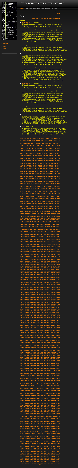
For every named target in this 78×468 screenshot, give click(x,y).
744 (37, 191)
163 (21, 148)
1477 (23, 257)
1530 (28, 262)
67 (24, 142)
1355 (56, 244)
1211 (38, 231)
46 (37, 140)
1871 (30, 296)
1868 (23, 296)
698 (33, 188)
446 (55, 168)
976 (59, 208)
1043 (45, 214)
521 (32, 175)
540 (26, 176)
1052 (26, 216)
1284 (49, 238)
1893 (42, 297)
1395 (30, 249)
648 (22, 185)
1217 (52, 231)
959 (28, 208)
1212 (40, 231)
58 (52, 140)
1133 (54, 223)
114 (52, 143)
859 (46, 200)
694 (26, 188)
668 (59, 185)
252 (22, 155)
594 (44, 180)
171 (35, 148)
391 (35, 165)
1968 (59, 304)
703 (43, 188)
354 (48, 161)
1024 (40, 213)
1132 (51, 223)
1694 (54, 277)
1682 (26, 277)
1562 (23, 266)
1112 (46, 221)
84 (46, 142)
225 (53, 152)
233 (28, 153)
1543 (59, 262)
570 (41, 178)
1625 (52, 271)
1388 (54, 247)
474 (26, 171)
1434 (42, 252)
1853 (28, 294)
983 (32, 209)
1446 (30, 254)
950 (52, 206)
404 (59, 165)
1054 (30, 216)
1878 (47, 296)
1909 (40, 299)
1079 (49, 218)
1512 (26, 261)
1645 (59, 272)
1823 (38, 291)
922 (41, 204)
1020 (30, 213)
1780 (56, 286)
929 (53, 204)
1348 (40, 244)
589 (35, 180)
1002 (28, 211)
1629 (21, 272)
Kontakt (4, 46)
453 (28, 170)
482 (41, 171)
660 (44, 185)
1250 (49, 234)
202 (52, 150)
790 (41, 195)
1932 (54, 300)
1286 (54, 238)
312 (52, 158)
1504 (47, 259)
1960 (40, 304)
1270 (56, 236)
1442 (21, 254)
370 (37, 163)
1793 (47, 287)
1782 (21, 287)
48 (40, 140)
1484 (40, 257)
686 (52, 186)
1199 (49, 229)
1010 (47, 211)
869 (24, 201)
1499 (35, 259)
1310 (31, 241)
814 (44, 196)
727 (46, 190)
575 (50, 178)
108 (42, 143)
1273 (23, 238)
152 (41, 147)
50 (42, 140)
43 (33, 140)
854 (37, 200)
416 (41, 166)
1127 (40, 223)
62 (58, 140)
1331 (40, 243)
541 (28, 176)
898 (37, 203)
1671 (40, 276)
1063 (52, 216)
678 (37, 186)
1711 (54, 279)
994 (52, 209)
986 (37, 209)
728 (48, 190)
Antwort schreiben (36, 18)
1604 (42, 269)
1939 (30, 302)
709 (54, 188)
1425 (21, 252)
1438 (52, 252)
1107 (35, 221)
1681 (23, 277)
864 (55, 200)
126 (33, 145)
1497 (30, 259)
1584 (35, 267)
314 (55, 158)
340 (22, 161)
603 (21, 181)
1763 (56, 284)
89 (52, 142)
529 (46, 175)
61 (56, 140)
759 (24, 193)
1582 (30, 267)
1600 (33, 269)
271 (57, 155)
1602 (38, 269)
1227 (35, 233)
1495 (26, 259)
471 (21, 171)
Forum (4, 45)
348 (37, 161)
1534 (38, 262)
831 (35, 198)
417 (42, 166)
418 (44, 166)
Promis (30, 8)
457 (35, 170)
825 (24, 198)
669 (21, 186)
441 (46, 168)
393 (39, 165)
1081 (54, 218)
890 (22, 203)
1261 (35, 236)
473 (24, 171)
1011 (49, 211)
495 (24, 173)
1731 (21, 282)
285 (43, 157)
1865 (56, 294)
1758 (45, 284)
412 (33, 166)
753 (54, 191)
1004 (33, 211)
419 (46, 166)
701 (39, 188)
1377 (28, 247)
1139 (29, 224)
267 (50, 155)
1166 (51, 226)
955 (21, 208)
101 (29, 143)
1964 (49, 304)
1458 (59, 254)
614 (41, 181)
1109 (39, 221)
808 (33, 196)
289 (50, 157)
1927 (42, 300)
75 (34, 142)
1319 (52, 241)
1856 (35, 294)
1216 (49, 231)
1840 (38, 292)
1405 (54, 249)
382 (59, 163)
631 (32, 183)
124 (30, 145)
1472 (52, 256)
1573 (49, 266)
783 (28, 195)
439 (43, 168)
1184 (54, 228)
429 (24, 168)
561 (24, 178)
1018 (26, 213)
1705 (40, 279)
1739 (40, 282)
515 (21, 175)
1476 (21, 257)
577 (54, 178)
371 (39, 163)
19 (42, 138)
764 (33, 193)
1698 (23, 279)
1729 (56, 281)
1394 (28, 249)
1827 (47, 291)
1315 (42, 241)
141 (21, 147)
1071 (30, 218)
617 (46, 181)
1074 (38, 218)
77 (37, 142)
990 (44, 209)
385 (24, 165)
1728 (54, 281)
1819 (28, 291)
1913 (49, 299)
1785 (28, 287)
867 (21, 201)
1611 (59, 269)
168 (30, 148)
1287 (56, 238)
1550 (35, 264)
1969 (21, 305)
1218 (54, 231)
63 (59, 140)
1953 (23, 304)
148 (33, 147)
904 (48, 203)
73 (32, 142)
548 (41, 176)
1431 (35, 252)
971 (50, 208)
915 (28, 204)
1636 (38, 272)
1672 (42, 276)
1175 (33, 228)
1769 (30, 286)
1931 (52, 300)
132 (44, 145)
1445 (28, 254)
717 (28, 190)
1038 (33, 214)
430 (26, 168)
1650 (30, 274)
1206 (26, 231)
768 (41, 193)
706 (48, 188)
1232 (47, 233)
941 (35, 206)
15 (37, 138)
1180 (45, 228)
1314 (40, 241)
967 (43, 208)
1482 (35, 257)
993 (50, 209)
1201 (54, 229)
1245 (38, 234)
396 (44, 165)
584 (26, 180)
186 (22, 150)
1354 (54, 244)
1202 (56, 229)
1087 (28, 219)
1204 (21, 231)
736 (22, 191)
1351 (47, 244)
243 (46, 153)
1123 (31, 223)
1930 (49, 300)
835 (43, 198)
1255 (21, 236)
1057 (38, 216)
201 (50, 150)
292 (55, 157)
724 (41, 190)
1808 (42, 289)
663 (50, 185)
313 (53, 158)
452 (26, 170)
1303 (54, 239)
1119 (22, 223)
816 (48, 196)
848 (26, 200)
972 (52, 208)
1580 (26, 267)
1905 (31, 299)
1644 (56, 272)
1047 (54, 214)
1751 (28, 284)
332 (48, 160)
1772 (38, 286)
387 (28, 165)
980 (26, 209)
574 (48, 178)
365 (28, 163)
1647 (23, 274)
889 (21, 203)
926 (48, 204)
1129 (44, 223)
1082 (56, 218)
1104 (28, 221)
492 (59, 171)
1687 (38, 277)
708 (52, 188)
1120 (24, 223)
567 (35, 178)
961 (32, 208)
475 (28, 171)
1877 (45, 296)
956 (22, 208)
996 (55, 209)
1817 (23, 291)
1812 (52, 289)
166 (26, 148)
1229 (40, 233)
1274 (26, 238)
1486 (45, 257)
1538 (47, 262)
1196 (42, 229)
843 (57, 198)
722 (37, 190)
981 (28, 209)
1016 (21, 213)
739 (28, 191)
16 (38, 138)
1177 (38, 228)
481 (39, 171)
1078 (47, 218)
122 (26, 145)
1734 (28, 282)
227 (57, 152)
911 (21, 204)
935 (24, 206)
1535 (40, 262)
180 (52, 148)
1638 (42, 272)
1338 (56, 243)
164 (22, 148)
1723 (42, 281)
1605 (45, 269)
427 (21, 168)
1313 (38, 241)
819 (53, 196)
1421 (52, 251)
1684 (30, 277)
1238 (21, 234)
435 (35, 168)
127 (35, 145)
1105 (30, 221)
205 (57, 150)
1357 (21, 246)
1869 (26, 296)
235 (32, 153)
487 (50, 171)
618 (48, 181)
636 (41, 183)
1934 (59, 300)
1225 (30, 233)
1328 (33, 243)
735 (21, 191)
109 (43, 143)
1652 (35, 274)
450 (22, 170)
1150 (54, 224)
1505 (49, 259)
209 (24, 152)
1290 (23, 239)
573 (46, 178)
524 (37, 175)
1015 (59, 211)
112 (49, 143)
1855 (33, 294)
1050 (21, 216)
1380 (35, 247)
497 (28, 173)
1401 (45, 249)
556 (55, 176)
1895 (47, 297)
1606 (47, 269)
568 (37, 178)
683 (46, 186)
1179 (42, 228)
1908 (38, 299)
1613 (23, 271)
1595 (21, 269)
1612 (21, 271)
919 (35, 204)
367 (32, 163)
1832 (59, 291)
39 (28, 140)
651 (28, 185)
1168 (56, 226)
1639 (45, 272)
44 (34, 140)
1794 (49, 287)
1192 (33, 229)
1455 (52, 254)
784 (30, 195)
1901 (21, 299)
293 (57, 157)
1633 (30, 272)
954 (59, 206)
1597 (26, 269)
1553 (42, 264)
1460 (23, 256)
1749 (23, 284)
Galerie (42, 8)
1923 (33, 300)
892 (26, 203)
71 (29, 142)
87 (50, 142)
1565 (30, 266)
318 (22, 160)
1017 (23, 213)
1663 (21, 276)
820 (55, 196)
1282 (45, 238)
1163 (45, 226)
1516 (35, 261)
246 (52, 153)
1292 (28, 239)
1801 (26, 289)
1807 (40, 289)
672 (26, 186)
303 (35, 158)
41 (30, 140)
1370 (52, 246)
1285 (52, 238)
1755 (38, 284)
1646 (21, 274)
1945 (45, 302)
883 (50, 201)
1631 (26, 272)
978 (22, 209)
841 (54, 198)
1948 (52, 302)
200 (48, 150)
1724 (45, 281)
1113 (48, 221)
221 (46, 152)
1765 (21, 286)
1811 (49, 289)
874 (33, 201)
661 (46, 185)
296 (22, 158)
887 (57, 201)
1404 (52, 249)
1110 (42, 221)
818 (52, 196)
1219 (56, 231)
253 (24, 155)
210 (26, 152)
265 (46, 155)
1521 (47, 261)
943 (39, 206)
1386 (49, 247)
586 (30, 180)
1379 (33, 247)
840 (52, 198)
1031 (56, 213)
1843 (45, 292)
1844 (47, 292)
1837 (30, 292)
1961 (42, 304)
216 (37, 152)
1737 (35, 282)
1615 (28, 271)
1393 (26, 249)
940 (33, 206)
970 (48, 208)
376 (48, 163)
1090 (35, 219)
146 (30, 147)
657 (39, 185)
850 (30, 200)
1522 (49, 261)
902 (44, 203)
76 (36, 142)
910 (59, 203)
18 (41, 138)
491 (57, 171)
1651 (33, 274)
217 (39, 152)
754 (55, 191)
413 (35, 166)
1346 (35, 244)
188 (26, 150)
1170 (22, 228)
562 (26, 178)
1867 (21, 296)
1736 (33, 282)
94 (59, 142)
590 (37, 180)
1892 (40, 297)
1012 (51, 211)
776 (55, 193)
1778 (52, 286)
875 (35, 201)
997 (57, 209)
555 (54, 176)
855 (39, 200)
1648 (26, 274)
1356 (59, 244)
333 (50, 160)
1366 (42, 246)
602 (59, 180)
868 (22, 201)
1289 (21, 239)
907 (54, 203)
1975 (35, 305)
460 (41, 170)
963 (35, 208)
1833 (21, 292)
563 (28, 178)
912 (22, 204)
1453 (47, 254)
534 (55, 175)
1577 (59, 266)
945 (43, 206)
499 (32, 173)
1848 (56, 292)
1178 (40, 228)
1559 (56, 264)
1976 (38, 305)
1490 (54, 257)
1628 (59, 271)
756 (59, 191)
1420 (49, 251)
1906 (33, 299)
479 (35, 171)
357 (54, 161)
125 (32, 145)
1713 (59, 279)
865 (57, 200)
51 (43, 140)
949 (50, 206)
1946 (47, 302)
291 (54, 157)
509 (50, 173)
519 (28, 175)
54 (47, 140)
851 (32, 200)
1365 (40, 246)
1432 (38, 252)
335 (54, 160)
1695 (56, 277)
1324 (23, 243)
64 (20, 142)
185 (21, 150)
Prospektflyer (47, 8)
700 (37, 188)
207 (21, 152)
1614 (26, 271)
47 (38, 140)
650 (26, 185)
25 (50, 138)
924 (44, 204)
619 (50, 181)
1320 (54, 241)
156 (48, 147)
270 (55, 155)
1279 (38, 238)
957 (24, 208)
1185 (56, 228)
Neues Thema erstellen (46, 18)
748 (44, 191)
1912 (47, 299)
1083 (59, 218)
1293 (30, 239)
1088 (31, 219)
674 (30, 186)
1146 (45, 224)
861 (50, 200)
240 (41, 153)
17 (39, 138)
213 (32, 152)
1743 (49, 282)
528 (44, 175)
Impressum (5, 50)
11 (32, 138)
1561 (21, 266)
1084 (21, 219)
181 (54, 148)
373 (43, 163)
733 (57, 190)
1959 (38, 304)
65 (21, 142)
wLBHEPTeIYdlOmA (26, 22)
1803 (31, 289)
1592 (54, 267)
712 (59, 188)
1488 (49, 257)
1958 (35, 304)
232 (26, 153)
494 (22, 173)
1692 (49, 277)
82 (43, 142)
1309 (28, 241)
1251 (52, 234)
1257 (26, 236)
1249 (47, 234)
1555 (47, 264)
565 (32, 178)
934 (22, 206)
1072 (33, 218)
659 (43, 185)
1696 (59, 277)
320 (26, 160)
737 (24, 191)
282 (37, 157)
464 (48, 170)
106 (38, 143)
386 (26, 165)
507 (46, 173)
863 (54, 200)
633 (35, 183)
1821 (33, 291)
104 (34, 143)
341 (24, 161)
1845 (49, 292)
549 (43, 176)
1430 (33, 252)
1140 (31, 224)
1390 (59, 247)
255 (28, 155)
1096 (49, 219)
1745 (54, 282)
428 (22, 168)
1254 (59, 234)
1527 (21, 262)
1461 (26, 256)
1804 (33, 289)
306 (41, 158)
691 (21, 188)
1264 (42, 236)
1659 (52, 274)
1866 (59, 294)
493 (21, 173)
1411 (28, 251)
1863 (52, 294)
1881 (54, 296)
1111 (44, 221)
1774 (42, 286)
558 (59, 176)
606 (26, 181)
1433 (40, 252)
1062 (49, 216)
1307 (23, 241)
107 (40, 143)
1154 (24, 226)
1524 (54, 261)
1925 (38, 300)
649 (24, 185)
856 (41, 200)
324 (33, 160)
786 (33, 195)
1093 (42, 219)
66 (23, 142)
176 (44, 148)
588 (33, 180)
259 (35, 155)
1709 (49, 279)
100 (27, 143)
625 (21, 183)
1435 (45, 252)
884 (52, 201)
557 (57, 176)
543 (32, 176)
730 (52, 190)
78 (38, 142)
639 (46, 183)
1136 (22, 224)
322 (30, 160)
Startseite (22, 8)
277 (28, 157)
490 (55, 171)
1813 (54, 289)
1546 (26, 264)
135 (50, 145)
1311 (33, 241)
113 (50, 143)
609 (32, 181)
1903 (26, 299)
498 (30, 173)
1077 (45, 218)
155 (46, 147)
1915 (54, 299)
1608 (52, 269)
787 (35, 195)
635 (39, 183)
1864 (54, 294)
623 (57, 181)
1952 (21, 304)
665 (54, 185)
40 (29, 140)
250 (59, 153)
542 (30, 176)
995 (54, 209)
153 (43, 147)
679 (39, 186)
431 (28, 168)
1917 (59, 299)
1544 (21, 264)
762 (30, 193)
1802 (28, 289)
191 (32, 150)
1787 (33, 287)
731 (54, 190)
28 (54, 138)
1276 (30, 238)
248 (55, 153)
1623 (47, 271)
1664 (23, 276)
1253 (56, 234)
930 (55, 204)
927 (50, 204)
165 (24, 148)
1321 (56, 241)
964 (37, 208)
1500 (38, 259)
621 (53, 181)
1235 (54, 233)
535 (57, 175)
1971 (26, 305)
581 (21, 180)
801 (21, 196)
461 (43, 170)
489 (54, 171)
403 (57, 165)
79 (40, 142)
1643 (54, 272)
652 (30, 185)
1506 (52, 259)
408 (26, 166)
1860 (45, 294)
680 (41, 186)
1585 (38, 267)
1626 (54, 271)
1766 (23, 286)
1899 (56, 297)
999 (21, 211)
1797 (56, 287)
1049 (59, 214)
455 (32, 170)
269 (54, 155)
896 (33, 203)
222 (48, 152)
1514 (30, 261)
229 (21, 153)
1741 (45, 282)
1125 (35, 223)
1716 (26, 281)
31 (57, 138)
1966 (54, 304)
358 (55, 161)
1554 (45, 264)
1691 (47, 277)
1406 (56, 249)
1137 (24, 224)
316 (59, 158)
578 (55, 178)
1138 (26, 224)
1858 (40, 294)
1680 (21, 277)
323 (32, 160)
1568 (38, 266)
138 (55, 145)
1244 (35, 234)
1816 (21, 291)
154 (44, 147)
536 (59, 175)
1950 (56, 302)
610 (33, 181)
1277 (33, 238)
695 (28, 188)
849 (28, 200)
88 (51, 142)
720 (33, 190)
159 (54, 147)
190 (30, 150)
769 (43, 193)
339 (21, 161)
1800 (23, 289)
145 (28, 147)
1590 (49, 267)
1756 (40, 284)
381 (57, 163)
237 (35, 153)
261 (39, 155)
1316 (45, 241)
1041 (40, 214)
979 (24, 209)
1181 (47, 228)
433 (32, 168)
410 (30, 166)
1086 (26, 219)
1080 (52, 218)
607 (28, 181)
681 (43, 186)
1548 (30, 264)
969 (46, 208)
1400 (42, 249)
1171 (24, 228)
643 (54, 183)
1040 (38, 214)
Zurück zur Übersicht (55, 18)
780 (22, 195)
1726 (49, 281)
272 (59, 155)
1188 (24, 229)
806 (30, 196)
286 (44, 157)
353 (46, 161)
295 (21, 158)
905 (50, 203)
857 (43, 200)
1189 (26, 229)
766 (37, 193)
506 (44, 173)
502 (37, 173)
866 (59, 200)
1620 (40, 271)
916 (30, 204)
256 (30, 155)
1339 (59, 243)
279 (32, 157)
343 (28, 161)
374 (44, 163)
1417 (42, 251)
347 (35, 161)
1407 (59, 249)
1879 (49, 296)
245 (50, 153)
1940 (33, 302)
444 (52, 168)
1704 (38, 279)
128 (37, 145)
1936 (23, 302)
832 (37, 198)
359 (57, 161)
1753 (33, 284)
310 (48, 158)
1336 (52, 243)
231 (24, 153)
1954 (26, 304)
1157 (31, 226)
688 (55, 186)
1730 (59, 281)
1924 (35, 300)
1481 (33, 257)
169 (32, 148)
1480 (30, 257)
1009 (44, 211)
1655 (42, 274)
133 (46, 145)
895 (32, 203)
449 (21, 170)
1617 (33, 271)
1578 (21, 267)
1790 (40, 287)
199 (46, 150)
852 (33, 200)
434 (33, 168)
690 (59, 186)
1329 (35, 243)
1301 (49, 239)
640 (48, 183)
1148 (49, 224)
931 (57, 204)
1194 (38, 229)
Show (27, 8)
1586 (40, 267)
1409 (23, 251)
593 (43, 180)
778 (59, 193)
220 (44, 152)
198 (44, 150)
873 (32, 201)
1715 (23, 281)
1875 (40, 296)
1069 (26, 218)
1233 (49, 233)
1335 (49, 243)
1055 (33, 216)
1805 (35, 289)
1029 (52, 213)
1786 (30, 287)
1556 (49, 264)
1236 (56, 233)
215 (35, 152)
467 (54, 170)
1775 (45, 286)
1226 (33, 233)
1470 (47, 256)
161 (57, 147)
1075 (40, 218)
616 (44, 181)
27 (52, 138)
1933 (56, 300)
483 (43, 171)
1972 (28, 305)
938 (30, 206)
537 (21, 176)
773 (50, 193)
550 (44, 176)
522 (33, 175)
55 (49, 140)
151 (39, 147)
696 (30, 188)
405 (21, 166)
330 (44, 160)
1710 (52, 279)
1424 (59, 251)
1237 (59, 233)
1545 (23, 264)
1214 (45, 231)
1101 (21, 221)
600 (55, 180)
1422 (54, 251)
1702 (33, 279)
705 (46, 188)
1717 (28, 281)
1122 (28, 223)
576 (52, 178)
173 (39, 148)
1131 (49, 223)
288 (48, 157)
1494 (23, 259)
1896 (49, 297)
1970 (23, 305)
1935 (21, 302)
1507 (54, 259)
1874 (38, 296)
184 (59, 148)
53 (46, 140)
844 (59, 198)
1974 (33, 305)
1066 (59, 216)
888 (59, 201)
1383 (42, 247)
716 (26, 190)
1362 (33, 246)
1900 (59, 297)
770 (44, 193)
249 (57, 153)
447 (57, 168)
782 (26, 195)
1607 (49, 269)
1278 (35, 238)
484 (44, 171)
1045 (49, 214)
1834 (23, 292)
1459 (21, 256)
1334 (47, 243)
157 (50, 147)
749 (46, 191)
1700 (28, 279)
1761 (52, 284)
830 (33, 198)
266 (48, 155)
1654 (40, 274)
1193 (35, 229)
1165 (49, 226)
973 (54, 208)
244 (48, 153)
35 (23, 140)
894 (30, 203)
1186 (58, 228)
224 (52, 152)
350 (41, 161)
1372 (56, 246)
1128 (42, 223)
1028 (49, 213)
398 (48, 165)
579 (57, 178)
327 (39, 160)
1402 (47, 249)
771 (46, 193)
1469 (45, 256)
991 (46, 209)
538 (22, 176)
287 (46, 157)
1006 (37, 211)
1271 (59, 236)
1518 (40, 261)
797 (54, 195)
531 (50, 175)
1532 (33, 262)
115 (54, 143)
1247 (42, 234)
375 (46, 163)
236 (33, 153)
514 (59, 173)
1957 (33, 304)
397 (46, 165)
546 (37, 176)
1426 (23, 252)
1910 (42, 299)
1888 (30, 297)
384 (22, 165)
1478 (26, 257)
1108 (37, 221)
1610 (57, 269)
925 (46, 204)
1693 (52, 277)
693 (24, 188)
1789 (38, 287)
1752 (30, 284)
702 (41, 188)
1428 (28, 252)
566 (33, 178)
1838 (33, 292)
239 (39, 153)
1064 (54, 216)
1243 (33, 234)
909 (57, 203)
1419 (47, 251)
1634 (33, 272)
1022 (35, 213)
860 (48, 200)
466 (52, 170)
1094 (45, 219)
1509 (59, 259)
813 (42, 196)
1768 (28, 286)
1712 (56, 279)
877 (39, 201)
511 (53, 173)
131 (42, 145)
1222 (23, 233)
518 (26, 175)
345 (32, 161)
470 (59, 170)
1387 (52, 247)
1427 (26, 252)
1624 (49, 271)
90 (54, 142)
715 (24, 190)
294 (59, 157)
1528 (23, 262)
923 (42, 204)
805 (28, 196)
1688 (40, 277)
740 (30, 191)
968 (44, 208)
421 (50, 166)
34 (21, 140)
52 (45, 140)
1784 (26, 287)
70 (28, 142)
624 (59, 181)
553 (50, 176)
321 (28, 160)
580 (59, 178)
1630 (23, 272)
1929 (47, 300)
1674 (47, 276)
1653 (38, 274)
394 (41, 165)
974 (55, 208)
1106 (32, 221)
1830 (54, 291)
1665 (26, 276)
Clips (52, 8)
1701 (31, 279)
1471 (49, 256)
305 (39, 158)
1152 (58, 224)
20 (43, 138)
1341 (23, 244)
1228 (38, 233)
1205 (23, 231)
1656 (45, 274)
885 (54, 201)
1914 (52, 299)
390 (33, 165)
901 (43, 203)
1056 (35, 216)
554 (52, 176)
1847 (54, 292)
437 (39, 168)
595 (46, 180)
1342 (26, 244)
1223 (26, 233)
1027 (47, 213)
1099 (57, 219)
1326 (28, 243)
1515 (33, 261)
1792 (45, 287)
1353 (52, 244)
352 (44, 161)
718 (30, 190)
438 (41, 168)
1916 (56, 299)
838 (48, 198)
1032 (59, 213)
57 (51, 140)
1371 (54, 246)
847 (24, 200)
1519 (42, 261)
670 (22, 186)
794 (48, 195)
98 (24, 143)
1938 (28, 302)
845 (21, 200)
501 (35, 173)
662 (48, 185)
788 (37, 195)
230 (22, 153)
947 (46, 206)
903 (46, 203)
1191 (31, 229)
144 (26, 147)
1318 (49, 241)
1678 (56, 276)
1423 (56, 251)
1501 (40, 259)
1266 (47, 236)
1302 (52, 239)
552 (48, 176)
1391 (21, 249)
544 (33, 176)
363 (24, 163)
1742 (47, 282)
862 (52, 200)
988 (41, 209)
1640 (47, 272)
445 (54, 168)
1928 (45, 300)
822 (59, 196)
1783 (23, 287)
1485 (42, 257)
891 (24, 203)
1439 (54, 252)
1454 (49, 254)
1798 (59, 287)
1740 (42, 282)
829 (32, 198)
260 (37, 155)
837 (46, 198)
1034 (23, 214)
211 (28, 152)
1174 (31, 228)
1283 (47, 238)
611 (35, 181)
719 (32, 190)
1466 (38, 256)
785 (32, 195)
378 (52, 163)
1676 (52, 276)
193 (35, 150)
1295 (35, 239)
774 (52, 193)
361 (21, 163)
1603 (40, 269)
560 (22, 178)
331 (46, 160)
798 (55, 195)
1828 (49, 291)
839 (50, 198)
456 (33, 170)
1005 (35, 211)
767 (39, 193)
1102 (23, 221)
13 (34, 138)
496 (26, 173)
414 (37, 166)
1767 (26, 286)
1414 (35, 251)
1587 (42, 267)
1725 (47, 281)
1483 (38, 257)
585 (28, 180)
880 (44, 201)
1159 (35, 226)
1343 (28, 244)
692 (22, 188)
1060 (45, 216)
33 (20, 140)
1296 (38, 239)
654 (33, 185)
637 (43, 183)
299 (28, 158)
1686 (35, 277)
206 (59, 150)
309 (46, 158)
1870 (28, 296)
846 (22, 200)
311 (50, 158)
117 (57, 143)
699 (35, 188)
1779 (54, 286)
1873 (35, 296)
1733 (26, 282)
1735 (30, 282)
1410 (26, 251)
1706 (42, 279)
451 (24, 170)
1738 (38, 282)
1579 (23, 267)
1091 (38, 219)
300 (30, 158)
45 (36, 140)
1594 (59, 267)
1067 (21, 218)
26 (51, 138)
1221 (21, 233)
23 (47, 138)
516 (22, 175)
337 (57, 160)
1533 (35, 262)
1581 (28, 267)
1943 (40, 302)
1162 (42, 226)
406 (22, 166)
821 (57, 196)
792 (44, 195)
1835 (26, 292)
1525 (56, 261)
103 (32, 143)
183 (57, 148)
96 (21, 143)
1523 (52, 261)
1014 (56, 211)
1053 (28, 216)
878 (41, 201)
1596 (23, 269)
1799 (21, 289)
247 (54, 153)
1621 (42, 271)
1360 (28, 246)
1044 (47, 214)
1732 (23, 282)
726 (44, 190)
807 (32, 196)
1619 (38, 271)
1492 (59, 257)
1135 (58, 223)
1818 (26, 291)
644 (55, 183)
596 (48, 180)
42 (32, 140)
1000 (23, 211)
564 (30, 178)
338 (59, 160)
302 (33, 158)
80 (41, 142)
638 (44, 183)
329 (43, 160)
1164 (47, 226)
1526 (59, 261)
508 (48, 173)
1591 (52, 267)
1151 (56, 224)
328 (41, 160)
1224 (28, 233)
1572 (47, 266)
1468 (42, 256)
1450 (40, 254)
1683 (28, 277)
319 (24, 160)
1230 (42, 233)
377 (50, 163)
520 (30, 175)
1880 (52, 296)
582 (22, 180)
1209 (33, 231)
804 (26, 196)
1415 (38, 251)
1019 (28, 213)
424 (55, 166)
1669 (35, 276)
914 (26, 204)
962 (33, 208)
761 (28, 193)
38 (27, 140)
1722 (40, 281)
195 (39, 150)
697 (32, 188)
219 (42, 152)
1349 (42, 244)
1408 (21, 251)
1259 (30, 236)
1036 (28, 214)
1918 (21, 300)
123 (28, 145)
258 (33, 155)
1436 (47, 252)
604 (22, 181)
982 (30, 209)
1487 (47, 257)
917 (32, 204)
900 (41, 203)
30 (56, 138)
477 (32, 171)
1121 (26, 223)
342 (26, 161)
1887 (28, 297)
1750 (26, 284)
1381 (38, 247)
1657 (47, 274)
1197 (44, 229)
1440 (56, 252)
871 (28, 201)
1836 (28, 292)
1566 (33, 266)
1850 (21, 294)
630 (30, 183)
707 (50, 188)
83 (45, 142)
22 (46, 138)
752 (52, 191)
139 (57, 145)
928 (52, 204)
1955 (28, 304)
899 (39, 203)
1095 (47, 219)
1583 (33, 267)
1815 (59, 289)
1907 (35, 299)
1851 (23, 294)
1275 (28, 238)
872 (30, 201)
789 (39, 195)
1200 (51, 229)
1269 (54, 236)
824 (22, 198)
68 (25, 142)
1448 (35, 254)
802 (22, 196)
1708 (47, 279)
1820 (30, 291)
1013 (54, 211)
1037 (30, 214)
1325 (26, 243)
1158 (33, 226)
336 (55, 160)
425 (57, 166)
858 (44, 200)
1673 (45, 276)
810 (37, 196)
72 (30, 142)
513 (57, 173)
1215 (47, 231)
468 (55, 170)
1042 (42, 214)
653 (32, 185)
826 (26, 198)
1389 (56, 247)
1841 (40, 292)
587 (32, 180)
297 (24, 158)
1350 (45, 244)
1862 (49, 294)
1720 (35, 281)
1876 (42, 296)
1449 (38, 254)
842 (55, 198)
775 (54, 193)
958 (26, 208)
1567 (35, 266)
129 (39, 145)
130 (41, 145)
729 (50, 190)
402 (55, 165)
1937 (26, 302)
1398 (38, 249)
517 (24, 175)
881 (46, 201)
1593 (56, 267)
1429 (30, 252)
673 (28, 186)
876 (37, 201)
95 (20, 143)
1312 (35, 241)
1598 (28, 269)
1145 (42, 224)
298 (26, 158)
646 (59, 183)
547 (39, 176)
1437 (49, 252)
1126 (38, 223)
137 (53, 145)
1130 (47, 223)
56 (50, 140)
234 (30, 153)
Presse (55, 8)
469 (57, 170)
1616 (30, 271)
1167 (54, 226)
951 (54, 206)
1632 (28, 272)
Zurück (21, 138)
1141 (33, 224)
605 (24, 181)
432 (30, 168)
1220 (59, 231)
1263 (40, 236)
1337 (54, 243)
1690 (45, 277)
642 (52, 183)
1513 (28, 261)
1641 (49, 272)
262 (41, 155)
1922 (30, 300)
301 (32, 158)
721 (35, 190)
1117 (57, 221)
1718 (30, 281)
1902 (23, 299)
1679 (59, 276)
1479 (28, 257)
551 (46, 176)
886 (55, 201)
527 (43, 175)
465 (50, 170)
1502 (42, 259)
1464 (33, 256)
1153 (22, 226)
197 (43, 150)
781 (24, 195)
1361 (30, 246)
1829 (52, 291)
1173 (29, 228)
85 (47, 142)
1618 (35, 271)
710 (55, 188)
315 (57, 158)
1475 (59, 256)
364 (26, 163)
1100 (59, 219)
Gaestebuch (5, 43)
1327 (30, 243)
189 (28, 150)
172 (37, 148)
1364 (38, 246)
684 (48, 186)
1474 (56, 256)
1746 (56, 282)
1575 (54, 266)
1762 (54, 284)
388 (30, 165)
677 (35, 186)
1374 (21, 247)
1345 (33, 244)
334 (52, 160)
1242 (30, 234)
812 (41, 196)
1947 (49, 302)
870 (26, 201)
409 (28, 166)
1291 (26, 239)
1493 (21, 259)
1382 (40, 247)
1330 (38, 243)
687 (54, 186)
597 (50, 180)
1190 (28, 229)
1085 (23, 219)
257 (32, 155)
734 (59, 190)
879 (43, 201)
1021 (33, 213)
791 (43, 195)
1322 (59, 241)
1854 (30, 294)
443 (50, 168)
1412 (30, 251)
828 (30, 198)
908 (55, 203)
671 (24, 186)
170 (33, 148)
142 (22, 147)
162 (59, 147)
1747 (59, 282)
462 (44, 170)
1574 (52, 266)
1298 (42, 239)
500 (33, 173)
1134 (56, 223)
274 (22, 157)
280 (33, 157)
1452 (45, 254)
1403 (49, 249)
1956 (30, 304)
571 (43, 178)
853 (35, 200)
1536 (42, 262)
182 (55, 148)
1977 (40, 305)
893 (28, 203)
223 (50, 152)
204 (55, 150)
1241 (28, 234)
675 (32, 186)
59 (54, 140)
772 (48, 193)
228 (59, 152)
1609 (54, 269)
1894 (45, 297)
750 (48, 191)
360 (59, 161)
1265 (45, 236)
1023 (38, 213)
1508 (56, 259)
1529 (26, 262)
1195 (40, 229)
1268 (52, 236)
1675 (49, 276)
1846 (52, 292)
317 (21, 160)
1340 (21, 244)
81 (42, 142)
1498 (33, 259)
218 (41, 152)
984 (33, 209)
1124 (33, 223)
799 (57, 195)
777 (57, 193)
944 (41, 206)
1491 (56, 257)
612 (37, 181)
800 (59, 195)
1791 (42, 287)
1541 (54, 262)
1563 (26, 266)
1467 (40, 256)
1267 (49, 236)
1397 (35, 249)
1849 (59, 292)
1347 (38, 244)
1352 (49, 244)
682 (44, 186)
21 (45, 138)
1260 (33, 236)
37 (25, 140)
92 (56, 142)
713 (21, 190)
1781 (59, 286)
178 (48, 148)
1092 (40, 219)
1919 (23, 300)
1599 (31, 269)
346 (33, 161)
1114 (50, 221)
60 (55, 140)
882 (48, 201)
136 (52, 145)
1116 (55, 221)
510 (52, 173)
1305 (59, 239)
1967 (56, 304)
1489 (52, 257)
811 (39, 196)
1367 (45, 246)
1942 (38, 302)
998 (59, 209)
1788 (35, 287)
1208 (31, 231)
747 (43, 191)
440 (44, 168)
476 (30, 171)
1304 (56, 239)
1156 (29, 226)
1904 (28, 299)
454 (30, 170)
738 (26, 191)
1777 (49, 286)
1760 (49, 284)
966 (41, 208)
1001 (26, 211)
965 (39, 208)
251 (21, 155)
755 (57, 191)
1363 (35, 246)
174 (41, 148)
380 (55, 163)
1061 (47, 216)
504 (41, 173)
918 (33, 204)
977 (21, 209)
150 (37, 147)
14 (35, 138)
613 (39, 181)
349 (39, 161)
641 (50, 183)
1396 (33, 249)
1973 (30, 305)
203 (54, 150)
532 (52, 175)
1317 (47, 241)
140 (59, 145)
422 (52, 166)
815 (46, 196)
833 (39, 198)
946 (44, 206)
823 (21, 198)
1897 (52, 297)
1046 (52, 214)
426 (59, 166)
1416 (40, 251)
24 (48, 138)
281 (35, 157)
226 (55, 152)
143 (24, 147)
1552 (40, 264)
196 (41, 150)
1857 (38, 294)
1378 (30, 247)
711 (57, 188)
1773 (40, 286)
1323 (21, 243)
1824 (40, 291)
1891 (38, 297)
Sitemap (4, 48)
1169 (58, 226)
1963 (47, 304)
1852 (26, 294)
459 (39, 170)
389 (32, 165)
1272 (21, 238)
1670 (38, 276)
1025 (42, 213)
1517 (38, 261)
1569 (40, 266)
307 (43, 158)
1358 (23, 246)
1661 (56, 274)
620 (52, 181)
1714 (21, 281)
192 (33, 150)
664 (52, 185)
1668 (33, 276)
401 (54, 165)
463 (46, 170)
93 (58, 142)
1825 (42, 291)
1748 (21, 284)
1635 (35, 272)
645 (57, 183)
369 (35, 163)
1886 (26, 297)
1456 (54, 254)
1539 (49, 262)
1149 (51, 224)
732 (55, 190)
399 (50, 165)
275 (24, 157)
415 (39, 166)
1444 (26, 254)
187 (24, 150)
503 (39, 173)
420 (48, 166)
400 (52, 165)
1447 (33, 254)
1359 (26, 246)
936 (26, 206)
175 (43, 148)
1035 (26, 214)
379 (54, 163)
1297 (40, 239)
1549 (33, 264)
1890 (35, 297)
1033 (21, 214)
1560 (59, 264)
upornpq (23, 126)
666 (55, 185)
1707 (45, 279)
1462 (28, 256)
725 (43, 190)
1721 (38, 281)
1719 (33, 281)
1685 (33, 277)
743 (35, 191)
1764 (59, 284)
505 (43, 173)
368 (33, 163)
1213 (42, 231)
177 (46, 148)
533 (54, 175)
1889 (33, 297)
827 (28, 198)
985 (35, 209)
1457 (56, 254)
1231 (45, 233)
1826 (45, 291)
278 (30, 157)
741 (32, 191)
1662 (59, 274)
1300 (47, 239)
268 (52, 155)
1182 (49, 228)
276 (26, 157)
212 (30, 152)
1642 (52, 272)
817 (50, 196)
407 (24, 166)
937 (28, 206)
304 (37, 158)
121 (24, 145)
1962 (45, 304)
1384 (45, 247)
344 (30, 161)
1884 (21, 297)
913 (24, 204)
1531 (30, 262)
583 (24, 180)
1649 (28, 274)
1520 (45, 261)
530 (48, 175)
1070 (28, 218)
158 (52, 147)
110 (45, 143)
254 (26, 155)
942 (37, 206)
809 (35, 196)
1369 (49, 246)
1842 (42, 292)
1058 (40, 216)
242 (44, 153)
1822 (35, 291)
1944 (42, 302)
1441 (59, 252)
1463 (30, 256)
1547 (28, 264)
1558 (54, 264)
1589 (47, 267)
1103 (26, 221)
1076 (42, 218)
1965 (52, 304)
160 (55, 147)
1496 (28, 259)
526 (41, 175)
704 (44, 188)
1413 (33, 251)
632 (33, 183)
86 (49, 142)
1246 (40, 234)
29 (55, 138)
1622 (45, 271)
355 (50, 161)
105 (36, 143)
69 (27, 142)
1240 (26, 234)
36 (24, 140)
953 (57, 206)
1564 (28, 266)
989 (43, 209)
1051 (23, 216)
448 (59, 168)
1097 (52, 219)
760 (26, 193)
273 (21, 157)
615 (42, 181)
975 (57, 208)
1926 (40, 300)
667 (57, 185)
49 (41, 140)
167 (28, 148)
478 (33, 171)
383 (21, 165)
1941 (35, 302)
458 (37, 170)
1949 (54, 302)
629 (28, 183)
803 (24, 196)
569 (39, 178)
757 (21, 193)
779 (21, 195)
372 (41, 163)
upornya (23, 114)
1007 (40, 211)
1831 (56, 291)
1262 (38, 236)
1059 (42, 216)
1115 (52, 221)
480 (37, 171)
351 (43, 161)
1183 (51, 228)
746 (41, 191)
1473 (54, 256)
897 (35, 203)
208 (22, 152)
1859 (42, 294)
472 (22, 171)
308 (44, 158)
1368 (47, 246)
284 (41, 157)
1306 (21, 241)
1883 (59, 296)
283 (39, 157)
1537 (45, 262)
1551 (38, 264)
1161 (40, 226)
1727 (52, 281)
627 (24, 183)
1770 (33, 286)
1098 (54, 219)
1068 (23, 218)
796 (52, 195)
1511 (23, 261)
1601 (35, 269)
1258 (28, 236)
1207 (28, 231)
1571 (45, 266)
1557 (52, 264)
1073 (35, 218)
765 (35, 193)
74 (33, 142)
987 (39, 209)
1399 (40, 249)
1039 (35, 214)
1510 (21, 261)
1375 (23, 247)
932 (59, 204)
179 (50, 148)
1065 (56, 216)
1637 (40, 272)
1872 (33, 296)
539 (24, 176)
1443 (23, 254)
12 (33, 138)
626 (22, 183)
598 (52, 180)
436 (37, 168)
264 (44, 155)
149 (35, 147)
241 (43, 153)
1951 (59, 302)
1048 (56, 214)
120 (22, 145)
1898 (54, 297)
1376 (26, 247)
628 (26, 183)
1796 (54, 287)
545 (35, 176)
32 (59, 138)
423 (53, 166)
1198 (47, 229)
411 (32, 166)
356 (52, 161)
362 (22, 163)
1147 (47, 224)
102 (31, 143)
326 (37, 160)
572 (44, 178)
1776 (47, 286)
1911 (45, 299)
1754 (35, 284)
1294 (33, 239)
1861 (47, 294)
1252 (54, 234)
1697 (21, 279)
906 (52, 203)
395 (43, 165)
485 (46, 171)
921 (39, 204)
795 (50, 195)
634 (37, 183)
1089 (33, 219)
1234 (52, 233)
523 (35, 175)
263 (43, 155)
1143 (38, 224)
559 (21, 178)
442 (48, 168)
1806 (38, 289)
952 (55, 206)
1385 (47, 247)
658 (41, 185)
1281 (42, 238)
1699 (26, 279)
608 (30, 181)
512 (55, 173)
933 (21, 206)
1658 (49, 274)
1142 (35, 224)
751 (50, 191)
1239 (23, 234)
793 (46, 195)
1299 (45, 239)
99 (25, 143)
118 (59, 143)
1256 (23, 236)
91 (55, 142)
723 (39, 190)
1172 (26, 228)
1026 (45, 213)
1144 (40, 224)
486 (48, 171)
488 (52, 171)
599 (54, 180)
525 (39, 175)
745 (39, 191)
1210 (35, 231)
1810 (47, 289)
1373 (59, 246)
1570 (42, 266)
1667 (30, 276)
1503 (45, 259)
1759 (47, 284)
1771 (35, 286)
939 (32, 206)
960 (30, 208)
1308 (26, 241)
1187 (22, 229)
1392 (23, 249)
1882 (56, 296)
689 (57, 186)
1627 (56, 271)
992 (48, 209)
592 (41, 180)
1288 (59, 238)
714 (22, 190)
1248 (45, 234)
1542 (56, 262)
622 (55, 181)
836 (44, 198)
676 (33, 186)
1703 (35, 279)
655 (35, 185)
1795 (52, 287)
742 (33, 191)
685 (50, 186)
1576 (56, 266)
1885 (23, 297)
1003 (30, 211)
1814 (56, 289)
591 (39, 180)
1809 (45, 289)
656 (37, 185)
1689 (42, 277)
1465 (35, 256)
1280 (40, 238)
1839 (35, 292)
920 (37, 204)
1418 (45, 251)
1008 (42, 211)
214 (33, 152)
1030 (54, 213)
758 (22, 193)
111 (47, 143)
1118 (59, 221)
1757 (42, 284)
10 (30, 138)
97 (23, 143)
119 (21, 145)
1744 (52, 282)
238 (37, 153)
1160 (38, 226)
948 (48, 206)
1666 (28, 276)
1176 (35, 228)
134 (48, 145)
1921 (28, 300)
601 (57, 180)
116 (56, 143)
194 (37, 150)
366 (30, 163)
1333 (45, 243)
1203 (58, 229)
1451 (42, 254)
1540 (52, 262)
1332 (42, 243)
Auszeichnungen (36, 8)
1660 (54, 274)
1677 (54, 276)
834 (41, 198)
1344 (30, 244)
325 (35, 160)
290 (52, 157)
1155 (26, 226)
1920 (26, 300)
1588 (45, 267)
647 (21, 185)
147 (32, 147)
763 (32, 193)
